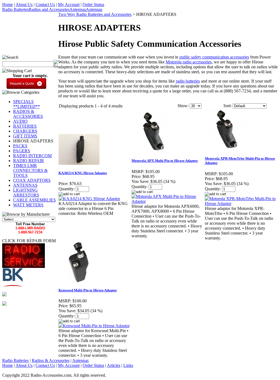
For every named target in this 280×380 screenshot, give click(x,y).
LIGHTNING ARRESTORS (26, 192)
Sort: (227, 105)
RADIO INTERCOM (32, 155)
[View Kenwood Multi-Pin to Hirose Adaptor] (94, 325)
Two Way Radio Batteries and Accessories (95, 14)
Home (7, 4)
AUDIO (20, 121)
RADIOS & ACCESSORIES (28, 114)
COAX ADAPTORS (32, 180)
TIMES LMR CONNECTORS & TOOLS (30, 170)
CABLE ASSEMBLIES (34, 200)
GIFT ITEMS (25, 136)
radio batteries (188, 81)
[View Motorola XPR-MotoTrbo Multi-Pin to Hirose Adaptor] (241, 203)
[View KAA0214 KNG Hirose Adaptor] (89, 198)
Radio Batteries (15, 9)
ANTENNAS (25, 185)
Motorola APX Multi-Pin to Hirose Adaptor (165, 161)
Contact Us (45, 4)
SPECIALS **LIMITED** (26, 104)
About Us (24, 4)
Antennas (77, 9)
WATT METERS (28, 205)
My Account (69, 4)
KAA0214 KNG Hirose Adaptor (83, 173)
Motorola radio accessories (189, 62)
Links (128, 365)
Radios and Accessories (49, 9)
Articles (113, 365)
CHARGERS (25, 131)
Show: (183, 105)
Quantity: (67, 188)
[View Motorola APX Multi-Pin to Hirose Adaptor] (168, 201)
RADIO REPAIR (28, 160)
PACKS (20, 146)
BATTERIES (25, 126)
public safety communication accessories (214, 57)
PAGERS (21, 150)
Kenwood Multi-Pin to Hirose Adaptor (88, 290)
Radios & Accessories (50, 360)
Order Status (93, 4)
